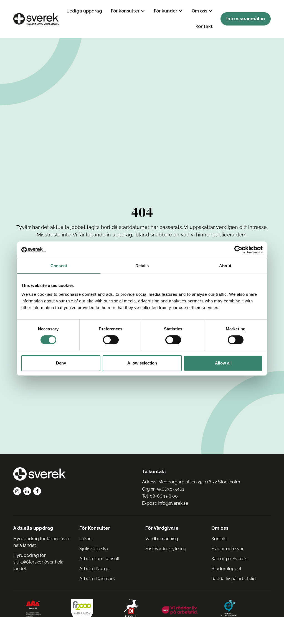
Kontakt (204, 26)
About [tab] (225, 265)
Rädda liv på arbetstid (233, 578)
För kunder (165, 11)
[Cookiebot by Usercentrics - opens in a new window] (238, 250)
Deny (61, 363)
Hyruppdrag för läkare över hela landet (41, 542)
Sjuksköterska (93, 548)
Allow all (223, 363)
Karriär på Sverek (229, 558)
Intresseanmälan (245, 18)
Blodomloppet (226, 568)
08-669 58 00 (164, 496)
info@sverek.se (173, 503)
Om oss (199, 11)
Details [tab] (142, 265)
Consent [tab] (58, 265)
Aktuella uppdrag (33, 528)
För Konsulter (94, 528)
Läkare (86, 538)
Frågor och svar (227, 548)
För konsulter (125, 11)
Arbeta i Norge (94, 568)
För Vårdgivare (162, 528)
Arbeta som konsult (99, 558)
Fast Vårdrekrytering (165, 548)
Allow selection (142, 363)
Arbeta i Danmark (97, 578)
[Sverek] (36, 19)
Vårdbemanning (161, 538)
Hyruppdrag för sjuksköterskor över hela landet (38, 562)
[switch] (111, 339)
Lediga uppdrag (84, 11)
